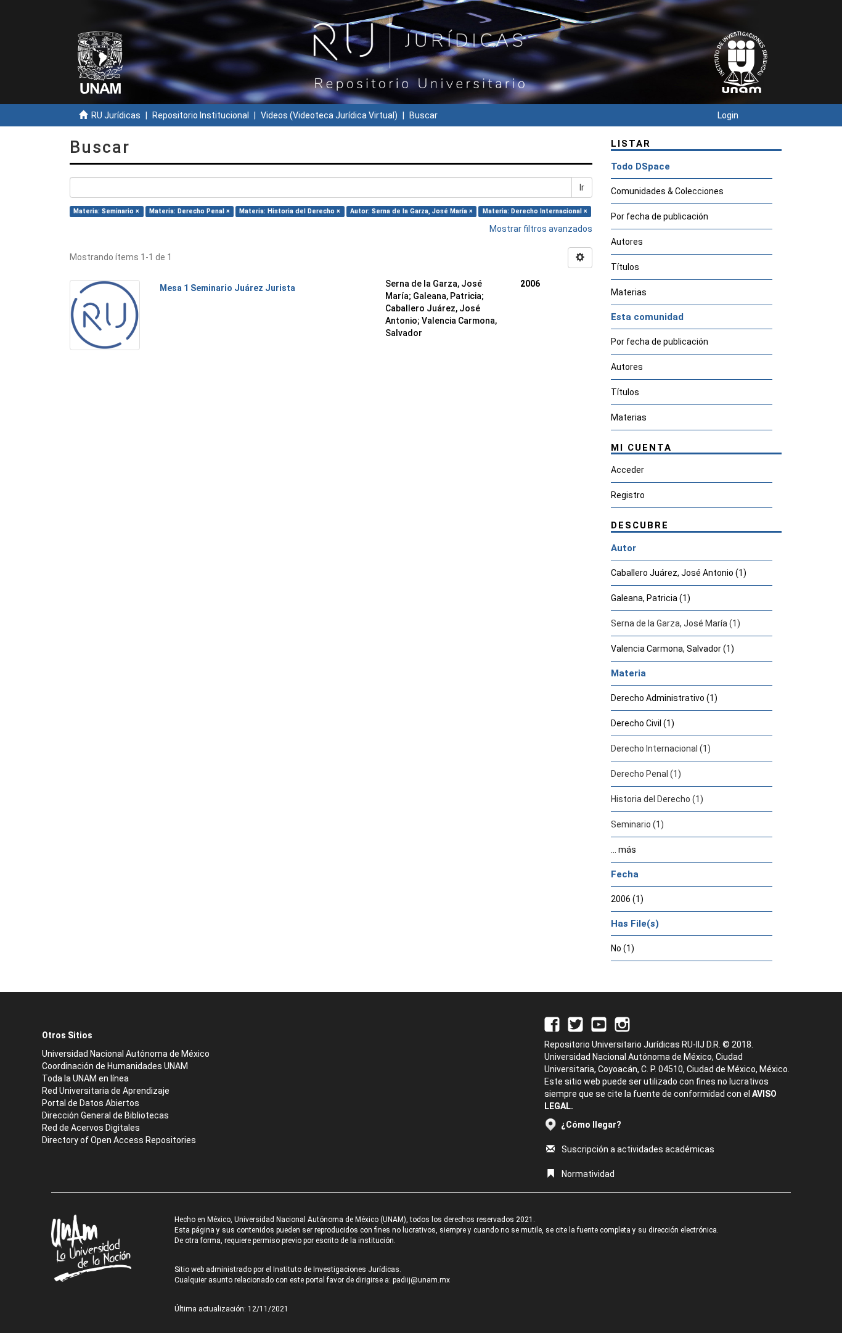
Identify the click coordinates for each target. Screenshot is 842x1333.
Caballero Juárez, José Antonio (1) (678, 573)
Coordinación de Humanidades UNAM (115, 1066)
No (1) (622, 948)
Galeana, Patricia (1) (650, 598)
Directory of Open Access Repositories (119, 1140)
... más (623, 850)
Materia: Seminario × (106, 211)
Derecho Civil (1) (642, 723)
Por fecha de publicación (659, 216)
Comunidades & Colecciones (667, 191)
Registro (628, 495)
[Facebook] (552, 1023)
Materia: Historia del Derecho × (289, 211)
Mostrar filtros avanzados (540, 229)
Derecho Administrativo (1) (664, 698)
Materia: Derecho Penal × (189, 211)
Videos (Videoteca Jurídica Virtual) (329, 115)
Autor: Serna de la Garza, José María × (411, 211)
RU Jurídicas (116, 115)
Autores (627, 242)
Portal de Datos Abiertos (90, 1103)
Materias (629, 292)
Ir (581, 187)
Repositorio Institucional (200, 115)
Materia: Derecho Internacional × (535, 211)
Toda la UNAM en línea (85, 1078)
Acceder (627, 470)
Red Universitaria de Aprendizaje (106, 1091)
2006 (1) (627, 899)
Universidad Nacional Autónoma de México (126, 1054)
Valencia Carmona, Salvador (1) (672, 649)
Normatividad (588, 1174)
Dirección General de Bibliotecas (105, 1115)
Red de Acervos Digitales (91, 1128)
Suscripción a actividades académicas (638, 1149)
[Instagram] (622, 1023)
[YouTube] (599, 1023)
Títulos (625, 267)
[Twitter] (575, 1023)
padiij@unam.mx (421, 1280)
